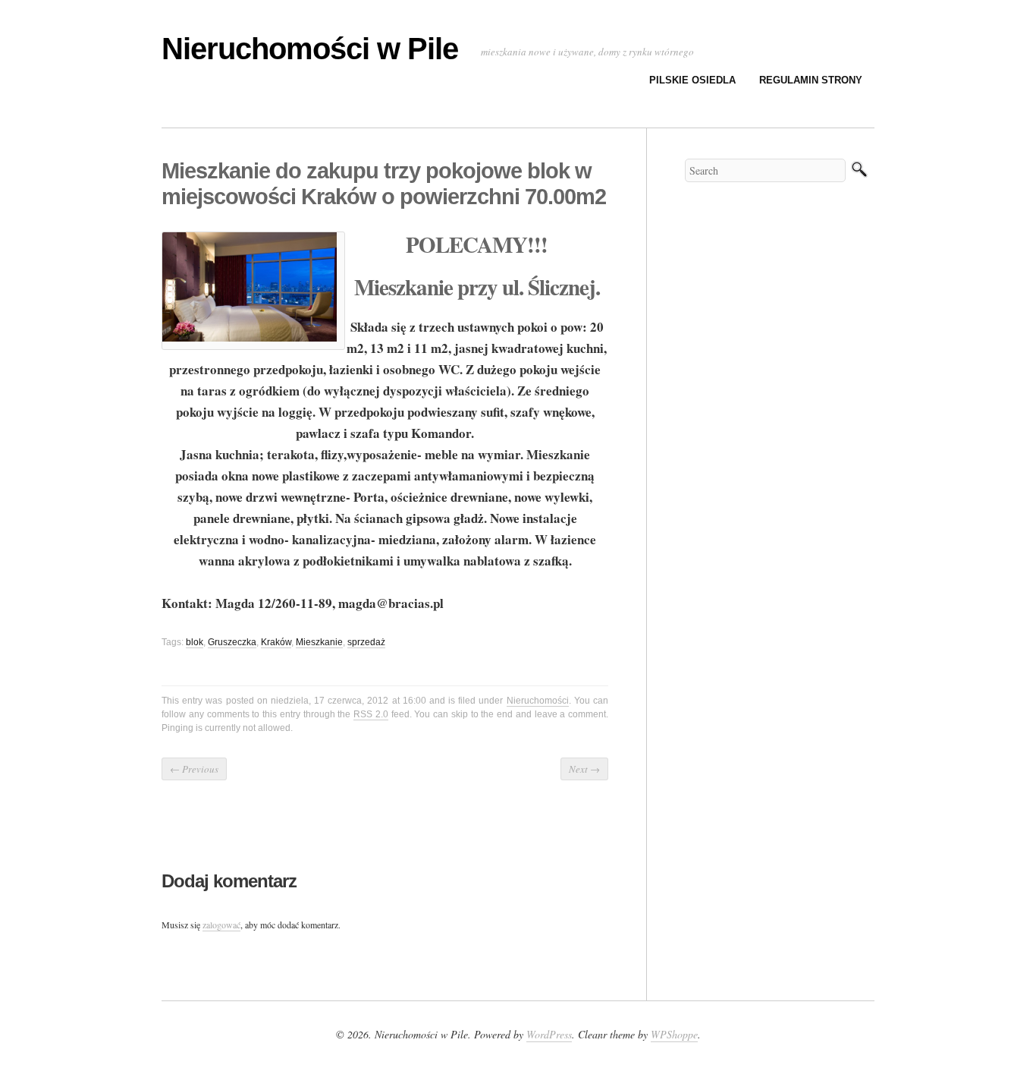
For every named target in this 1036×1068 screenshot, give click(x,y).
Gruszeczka (232, 642)
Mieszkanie (319, 642)
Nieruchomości (538, 700)
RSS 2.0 (370, 714)
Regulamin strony (810, 80)
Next (584, 769)
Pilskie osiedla (692, 80)
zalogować (221, 924)
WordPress (549, 1034)
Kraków (276, 642)
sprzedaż (366, 642)
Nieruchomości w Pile (310, 48)
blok (194, 642)
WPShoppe (674, 1034)
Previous (194, 769)
